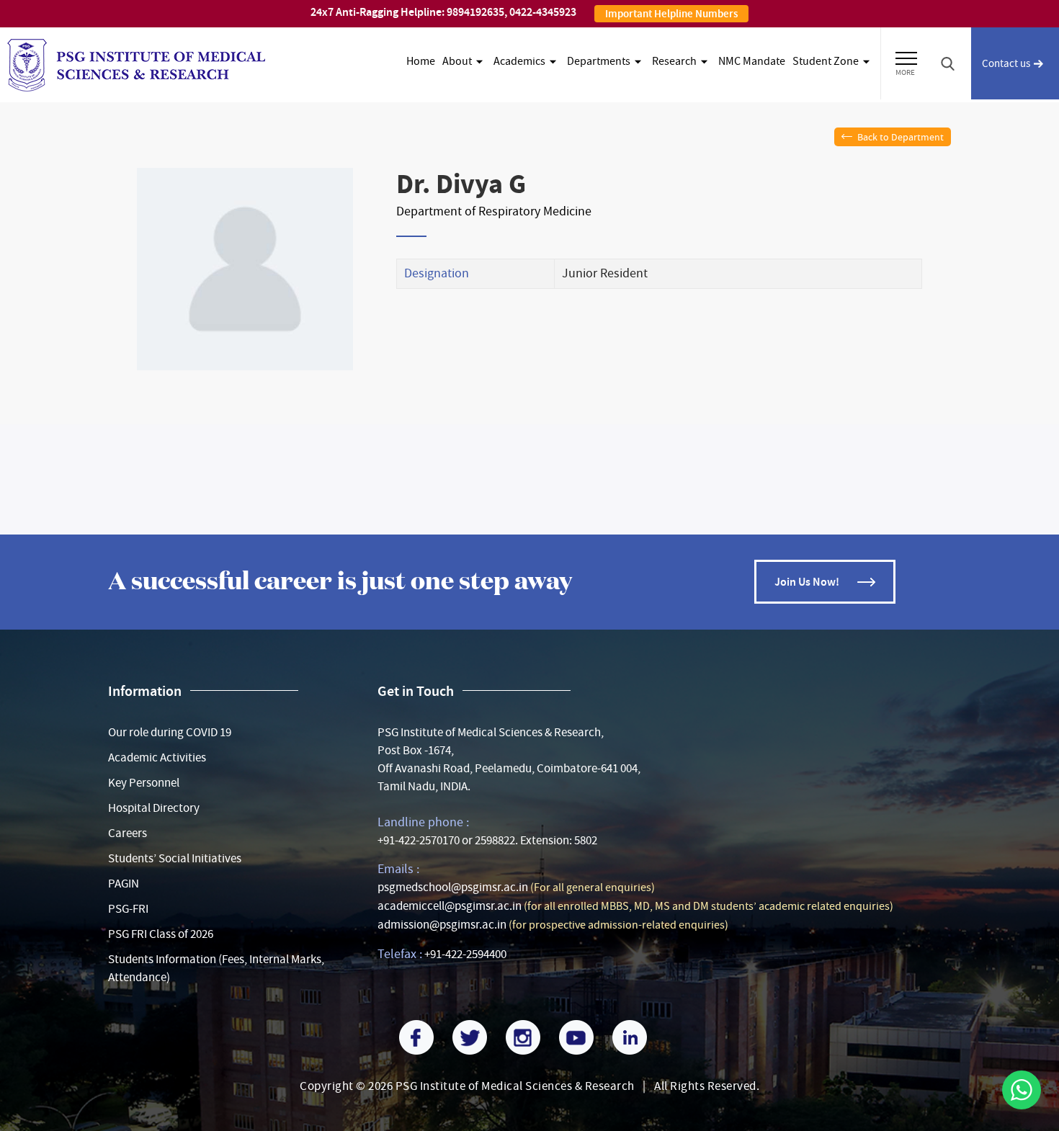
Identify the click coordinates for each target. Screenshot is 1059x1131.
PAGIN (123, 883)
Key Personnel (143, 782)
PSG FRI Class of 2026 (160, 934)
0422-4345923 (542, 11)
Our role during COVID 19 (169, 732)
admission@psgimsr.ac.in (441, 924)
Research (674, 61)
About (457, 61)
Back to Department (900, 136)
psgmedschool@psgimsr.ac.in (452, 887)
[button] (906, 56)
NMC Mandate (751, 61)
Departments (598, 61)
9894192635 (475, 11)
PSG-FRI (128, 908)
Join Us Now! (806, 581)
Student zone (825, 61)
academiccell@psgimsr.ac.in (449, 905)
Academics (519, 61)
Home (420, 61)
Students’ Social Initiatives (174, 858)
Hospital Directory (154, 807)
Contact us (1006, 63)
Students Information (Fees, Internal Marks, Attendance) (216, 968)
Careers (127, 833)
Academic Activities (157, 757)
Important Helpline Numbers (671, 13)
